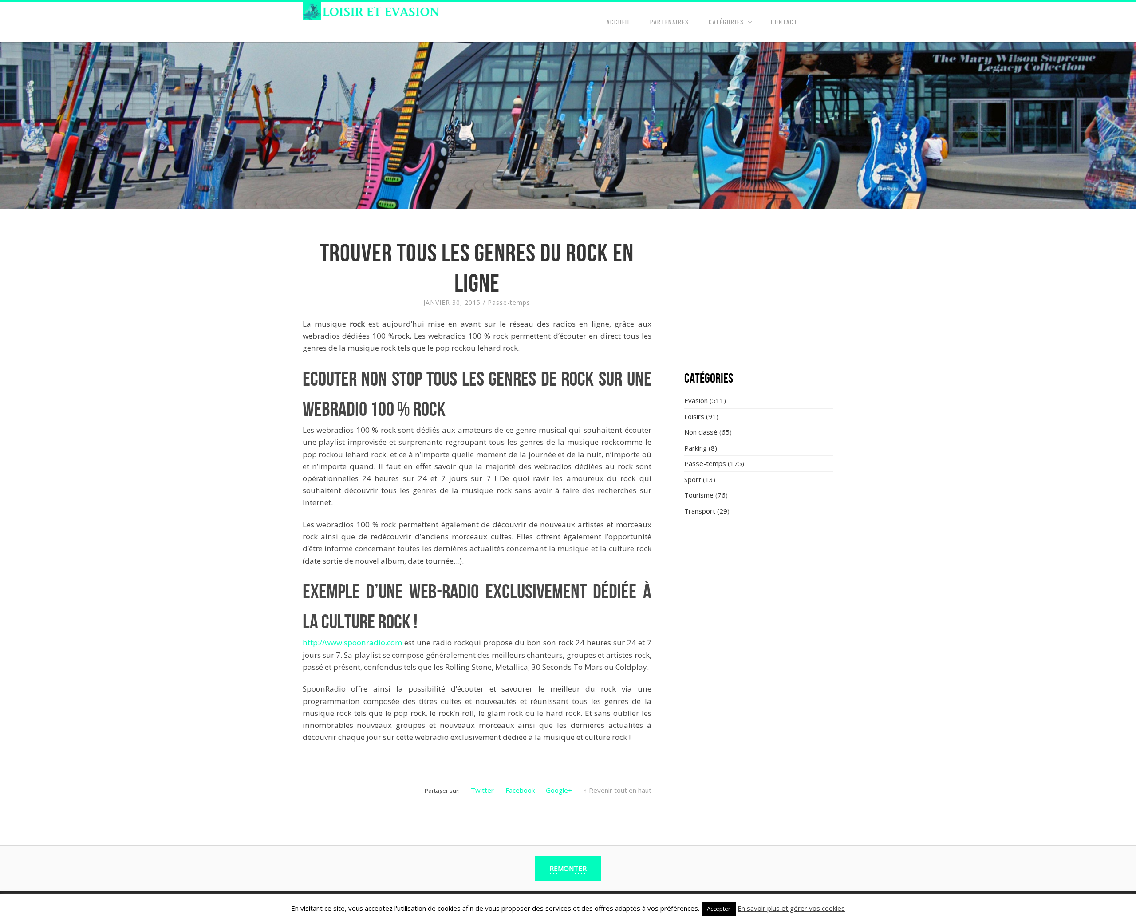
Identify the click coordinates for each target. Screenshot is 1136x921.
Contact (784, 21)
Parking (695, 447)
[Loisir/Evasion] (374, 11)
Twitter (482, 790)
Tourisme (699, 494)
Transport (699, 510)
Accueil (619, 21)
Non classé (701, 431)
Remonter (568, 868)
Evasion (696, 400)
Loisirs (694, 416)
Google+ (559, 790)
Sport (692, 479)
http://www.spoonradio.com (353, 642)
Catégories (726, 21)
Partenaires (669, 21)
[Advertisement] (758, 291)
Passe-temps (509, 302)
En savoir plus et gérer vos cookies (791, 908)
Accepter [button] (718, 909)
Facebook (520, 790)
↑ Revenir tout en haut (617, 790)
